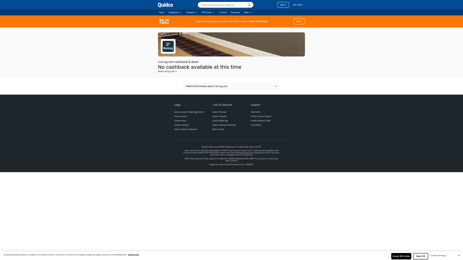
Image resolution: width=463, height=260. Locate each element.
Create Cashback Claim (261, 121)
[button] (231, 21)
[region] (231, 255)
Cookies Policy (180, 121)
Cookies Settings (181, 125)
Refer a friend (218, 129)
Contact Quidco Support (261, 116)
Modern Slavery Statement (185, 129)
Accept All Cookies (401, 256)
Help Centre (256, 112)
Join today (297, 5)
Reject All (420, 256)
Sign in (283, 5)
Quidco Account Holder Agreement (189, 112)
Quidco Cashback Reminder (224, 125)
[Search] (249, 4)
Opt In (299, 21)
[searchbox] (225, 5)
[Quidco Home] (165, 5)
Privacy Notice (180, 116)
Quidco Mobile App (220, 121)
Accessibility (256, 125)
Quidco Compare (219, 116)
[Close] (459, 255)
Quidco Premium (219, 112)
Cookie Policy (133, 255)
